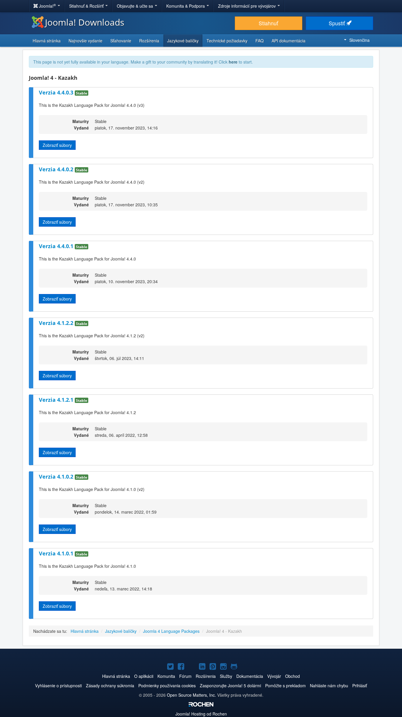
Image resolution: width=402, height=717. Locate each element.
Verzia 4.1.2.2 (57, 322)
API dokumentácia (288, 41)
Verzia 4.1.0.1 (57, 553)
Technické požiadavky (227, 41)
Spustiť (337, 23)
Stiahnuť (268, 23)
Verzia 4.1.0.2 (57, 476)
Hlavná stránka (47, 41)
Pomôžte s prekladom (285, 685)
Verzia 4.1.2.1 (57, 399)
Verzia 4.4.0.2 (57, 169)
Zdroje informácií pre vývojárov (247, 6)
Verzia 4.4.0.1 (57, 246)
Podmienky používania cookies (167, 685)
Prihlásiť (359, 685)
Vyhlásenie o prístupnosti (58, 685)
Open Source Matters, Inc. (191, 695)
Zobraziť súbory (57, 145)
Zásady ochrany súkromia (110, 685)
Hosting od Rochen (201, 714)
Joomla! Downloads (84, 22)
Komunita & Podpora (186, 6)
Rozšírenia (149, 41)
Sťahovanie (120, 41)
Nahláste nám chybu (329, 685)
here (233, 62)
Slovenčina (359, 40)
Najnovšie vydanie (85, 41)
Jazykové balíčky (183, 41)
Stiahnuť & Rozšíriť (87, 6)
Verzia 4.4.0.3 (57, 92)
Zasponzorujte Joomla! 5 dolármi (230, 685)
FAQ (259, 41)
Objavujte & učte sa (135, 6)
